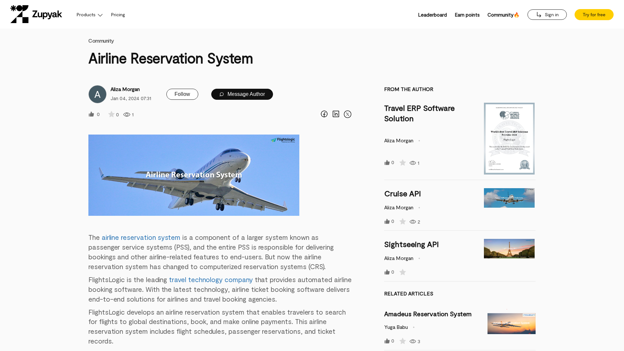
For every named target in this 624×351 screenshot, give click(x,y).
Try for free (594, 14)
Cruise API (402, 193)
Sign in (551, 14)
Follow (182, 94)
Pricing (118, 14)
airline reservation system (142, 237)
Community (101, 40)
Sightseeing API (411, 244)
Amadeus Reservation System (428, 314)
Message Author (245, 94)
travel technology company (211, 279)
